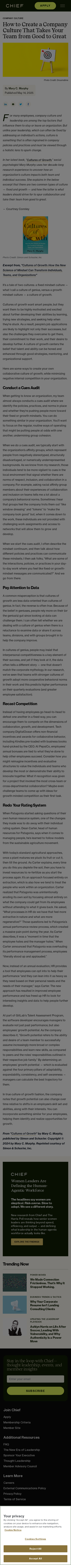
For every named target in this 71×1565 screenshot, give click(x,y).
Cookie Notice (13, 1530)
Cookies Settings (35, 1539)
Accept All (35, 1558)
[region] (35, 1535)
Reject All (35, 1548)
